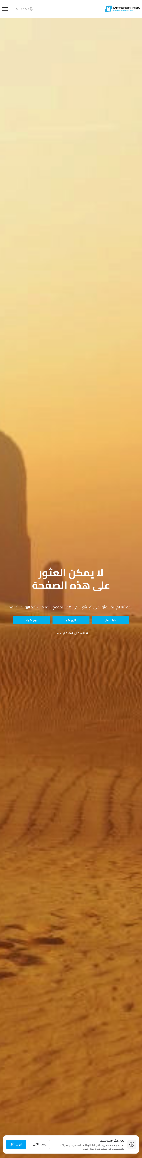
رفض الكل (39, 1144)
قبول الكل (16, 1144)
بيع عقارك (31, 620)
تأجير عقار (71, 620)
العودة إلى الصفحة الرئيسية (71, 633)
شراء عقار (111, 620)
